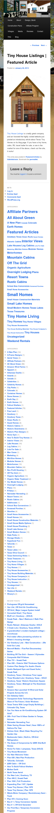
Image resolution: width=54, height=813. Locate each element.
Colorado (32, 222)
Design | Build (30, 20)
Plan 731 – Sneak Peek (17, 660)
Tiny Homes (14, 321)
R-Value (10, 490)
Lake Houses (14, 245)
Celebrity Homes (14, 384)
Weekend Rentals (18, 341)
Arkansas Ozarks (14, 372)
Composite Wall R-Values (18, 657)
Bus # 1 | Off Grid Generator (19, 804)
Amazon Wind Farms (16, 366)
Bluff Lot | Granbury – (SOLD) (19, 616)
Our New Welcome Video (18, 754)
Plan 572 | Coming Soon (17, 798)
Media (20, 31)
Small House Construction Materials (23, 299)
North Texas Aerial (15, 772)
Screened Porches (36, 286)
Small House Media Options (19, 523)
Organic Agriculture (19, 267)
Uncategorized (15, 336)
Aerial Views (12, 358)
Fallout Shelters (14, 405)
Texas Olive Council (15, 552)
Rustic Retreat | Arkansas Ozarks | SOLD (24, 625)
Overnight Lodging (19, 272)
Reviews (30, 31)
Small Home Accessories (17, 289)
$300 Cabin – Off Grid (16, 763)
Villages (11, 31)
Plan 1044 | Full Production (19, 781)
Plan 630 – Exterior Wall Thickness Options (25, 663)
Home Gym (12, 434)
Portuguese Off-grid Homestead (20, 604)
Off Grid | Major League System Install (23, 610)
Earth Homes (15, 226)
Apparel (10, 369)
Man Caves (11, 452)
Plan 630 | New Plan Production (20, 757)
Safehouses (12, 502)
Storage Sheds (13, 538)
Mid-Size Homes (21, 249)
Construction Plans (15, 25)
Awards (10, 375)
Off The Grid (17, 262)
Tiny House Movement (16, 751)
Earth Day (11, 399)
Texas (9, 546)
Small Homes (20, 294)
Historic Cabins (14, 241)
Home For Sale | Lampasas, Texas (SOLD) (25, 748)
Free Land (11, 411)
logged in (23, 174)
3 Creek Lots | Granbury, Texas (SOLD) (23, 627)
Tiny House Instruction (15, 333)
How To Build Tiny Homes (18, 437)
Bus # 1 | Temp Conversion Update (22, 801)
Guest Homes (38, 237)
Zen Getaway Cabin (15, 695)
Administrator (12, 159)
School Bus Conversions (18, 286)
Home (10, 20)
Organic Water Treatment (17, 479)
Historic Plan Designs (16, 431)
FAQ (9, 37)
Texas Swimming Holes (17, 555)
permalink (34, 159)
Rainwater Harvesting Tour (18, 722)
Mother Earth (12, 769)
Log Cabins (27, 245)
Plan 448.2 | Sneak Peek (17, 778)
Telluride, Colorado (15, 760)
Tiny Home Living (23, 316)
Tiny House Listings (15, 133)
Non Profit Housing (15, 470)
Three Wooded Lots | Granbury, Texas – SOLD (27, 678)
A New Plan (14, 222)
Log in (10, 191)
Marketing (10, 249)
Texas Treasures (16, 311)
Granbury (11, 414)
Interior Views (32, 241)
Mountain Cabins (21, 257)
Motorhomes (14, 252)
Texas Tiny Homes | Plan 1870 (20, 787)
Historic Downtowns (15, 428)
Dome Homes (13, 396)
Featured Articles (32, 157)
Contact (40, 31)
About (18, 20)
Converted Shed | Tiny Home (19, 613)
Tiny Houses (32, 332)
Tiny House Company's (38, 329)
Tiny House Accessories (17, 325)
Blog (17, 37)
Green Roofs (27, 237)
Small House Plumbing (17, 526)
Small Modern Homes (18, 307)
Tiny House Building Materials (18, 329)
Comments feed (14, 196)
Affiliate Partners (22, 211)
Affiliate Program (32, 25)
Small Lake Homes (19, 303)
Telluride (11, 543)
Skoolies (11, 511)
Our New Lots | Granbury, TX (19, 775)
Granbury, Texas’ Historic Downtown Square (26, 681)
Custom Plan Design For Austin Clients (24, 666)
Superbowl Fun (13, 540)
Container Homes (14, 393)
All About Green (21, 217)
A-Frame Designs (14, 355)
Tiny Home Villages (32, 321)
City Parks (11, 387)
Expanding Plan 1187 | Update (20, 784)
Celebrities (11, 381)
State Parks (12, 535)
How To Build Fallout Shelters (20, 766)
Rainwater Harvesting (16, 493)
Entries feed (12, 194)
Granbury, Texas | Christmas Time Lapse (24, 675)
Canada (24, 223)
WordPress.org (13, 199)
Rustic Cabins (17, 282)
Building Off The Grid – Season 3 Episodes (25, 654)
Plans (35, 272)
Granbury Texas (14, 236)
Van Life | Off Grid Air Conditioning (22, 607)
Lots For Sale (39, 246)
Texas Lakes (36, 307)
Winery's (11, 594)
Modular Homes (35, 249)
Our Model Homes (15, 482)
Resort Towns (17, 276)
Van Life (10, 588)
